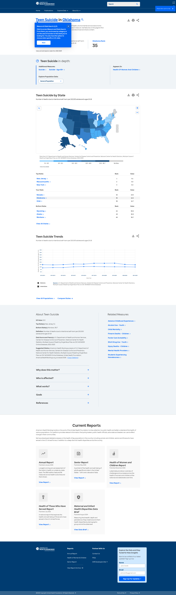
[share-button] (137, 20)
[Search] (137, 4)
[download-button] (128, 20)
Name (121, 562)
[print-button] (133, 20)
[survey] (173, 2)
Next (43, 43)
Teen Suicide (47, 19)
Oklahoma (71, 19)
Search (111, 4)
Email (121, 570)
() (72, 358)
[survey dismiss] (172, 8)
